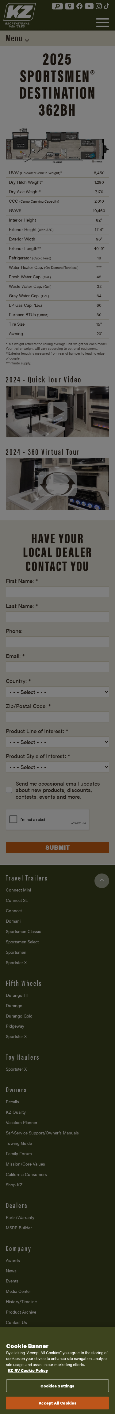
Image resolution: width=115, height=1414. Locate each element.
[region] (57, 1370)
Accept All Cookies (57, 1403)
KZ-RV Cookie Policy (28, 1370)
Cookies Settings (57, 1386)
